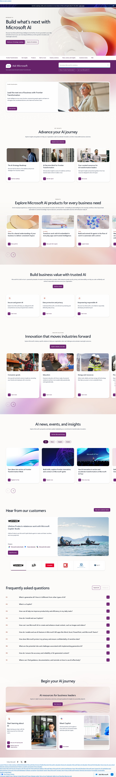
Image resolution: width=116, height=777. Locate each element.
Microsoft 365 (27, 768)
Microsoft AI (3, 768)
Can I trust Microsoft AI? (83, 70)
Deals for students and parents (26, 766)
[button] (18, 565)
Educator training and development (9, 766)
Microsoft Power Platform (37, 768)
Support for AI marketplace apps (103, 768)
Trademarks (49, 776)
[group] (58, 97)
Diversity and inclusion (85, 770)
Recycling (61, 776)
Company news (60, 770)
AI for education (38, 766)
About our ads (68, 776)
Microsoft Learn (90, 768)
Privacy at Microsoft (69, 770)
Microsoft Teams (48, 768)
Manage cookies (35, 776)
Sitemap (15, 776)
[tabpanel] (57, 470)
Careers (45, 770)
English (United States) (5, 772)
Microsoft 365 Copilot (44, 547)
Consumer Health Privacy (6, 776)
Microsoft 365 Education (94, 765)
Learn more (81, 6)
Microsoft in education (55, 765)
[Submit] (108, 65)
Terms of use (43, 776)
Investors (77, 770)
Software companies (31, 770)
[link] (12, 58)
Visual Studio (39, 770)
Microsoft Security (11, 768)
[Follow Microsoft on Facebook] (17, 762)
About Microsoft (52, 770)
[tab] (45, 441)
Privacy (29, 776)
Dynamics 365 (19, 768)
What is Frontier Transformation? (67, 70)
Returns (6, 765)
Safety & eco (56, 776)
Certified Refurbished (21, 765)
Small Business (68, 768)
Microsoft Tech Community (7, 770)
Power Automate (31, 547)
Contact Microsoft (22, 776)
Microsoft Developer (81, 768)
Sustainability (101, 770)
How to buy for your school (108, 765)
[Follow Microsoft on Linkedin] (25, 762)
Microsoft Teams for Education (80, 765)
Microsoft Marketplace (19, 770)
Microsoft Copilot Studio (17, 547)
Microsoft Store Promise (33, 765)
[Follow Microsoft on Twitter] (21, 762)
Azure (73, 768)
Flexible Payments (44, 765)
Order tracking (12, 765)
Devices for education (66, 765)
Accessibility (94, 770)
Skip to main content (5, 1)
